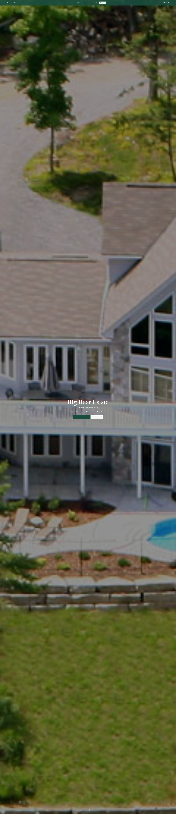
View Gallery (96, 417)
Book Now (102, 2)
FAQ (96, 2)
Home (73, 2)
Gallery (78, 2)
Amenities (85, 2)
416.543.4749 (166, 2)
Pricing (91, 2)
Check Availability (81, 417)
